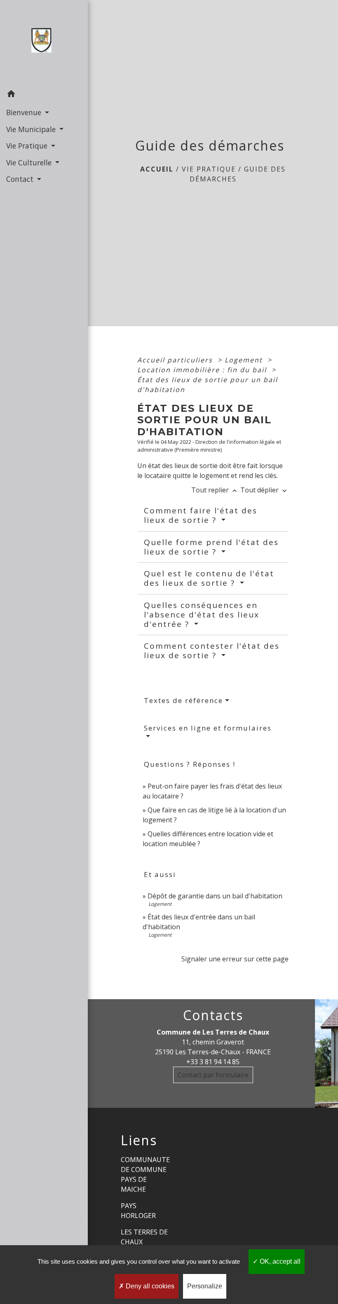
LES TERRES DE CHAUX (144, 1236)
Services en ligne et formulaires (208, 728)
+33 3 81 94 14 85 (212, 1061)
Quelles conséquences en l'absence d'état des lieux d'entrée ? (201, 614)
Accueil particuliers (176, 359)
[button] (44, 95)
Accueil (157, 169)
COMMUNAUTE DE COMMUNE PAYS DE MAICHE (145, 1174)
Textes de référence (183, 700)
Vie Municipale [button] (32, 129)
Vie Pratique (209, 169)
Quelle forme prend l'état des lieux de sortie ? (211, 547)
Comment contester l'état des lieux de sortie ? (211, 650)
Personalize (204, 1286)
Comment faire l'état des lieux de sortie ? (200, 515)
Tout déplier (264, 489)
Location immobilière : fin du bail (203, 369)
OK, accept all (279, 1261)
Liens (139, 1140)
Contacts (213, 1015)
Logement (245, 359)
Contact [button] (20, 179)
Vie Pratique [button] (27, 146)
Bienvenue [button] (24, 112)
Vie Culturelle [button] (30, 162)
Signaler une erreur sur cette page (235, 958)
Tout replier (215, 489)
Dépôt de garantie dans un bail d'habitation (215, 895)
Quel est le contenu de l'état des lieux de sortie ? (209, 578)
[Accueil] (43, 43)
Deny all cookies (149, 1286)
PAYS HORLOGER (138, 1210)
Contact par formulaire (213, 1074)
